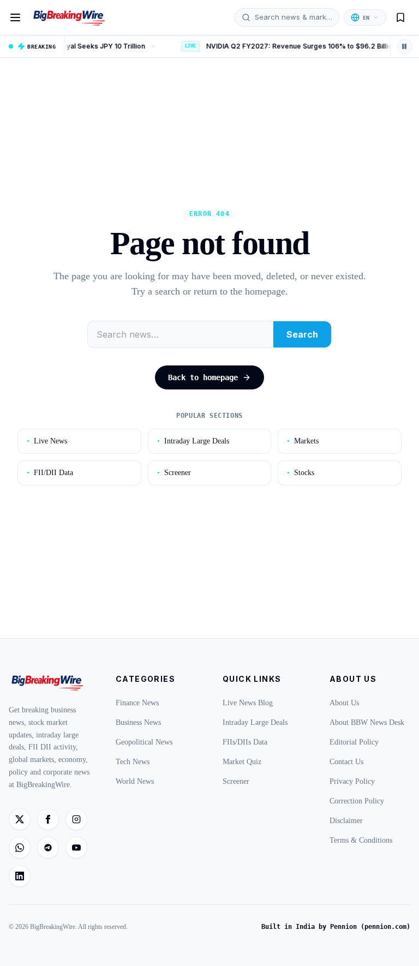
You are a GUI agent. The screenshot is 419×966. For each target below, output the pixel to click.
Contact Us (346, 762)
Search (302, 334)
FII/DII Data (50, 473)
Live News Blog (248, 703)
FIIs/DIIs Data (245, 742)
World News (135, 781)
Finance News (137, 703)
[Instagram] (76, 819)
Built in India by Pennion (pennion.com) (335, 927)
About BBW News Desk (367, 722)
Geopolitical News (144, 742)
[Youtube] (76, 848)
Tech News (132, 762)
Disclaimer (346, 821)
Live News (47, 441)
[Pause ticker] (404, 46)
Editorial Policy (354, 742)
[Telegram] (48, 848)
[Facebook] (48, 819)
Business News (138, 722)
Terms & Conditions (361, 840)
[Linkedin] (20, 876)
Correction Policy (357, 801)
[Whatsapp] (20, 848)
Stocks (300, 473)
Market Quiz (242, 762)
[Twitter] (20, 819)
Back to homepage (203, 377)
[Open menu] (15, 17)
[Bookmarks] (400, 17)
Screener (174, 473)
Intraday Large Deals (193, 441)
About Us (344, 703)
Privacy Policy (352, 781)
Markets (303, 441)
